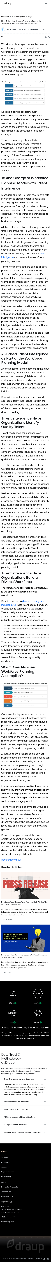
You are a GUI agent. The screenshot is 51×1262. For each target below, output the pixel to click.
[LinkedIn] (48, 1259)
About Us (4, 1158)
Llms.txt (37, 1259)
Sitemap (31, 1259)
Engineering (5, 1162)
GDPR (3, 1182)
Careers (4, 1167)
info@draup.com (7, 1222)
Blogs (30, 16)
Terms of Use (6, 1192)
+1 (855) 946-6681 (8, 1217)
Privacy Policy (6, 1176)
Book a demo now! (11, 859)
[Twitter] (44, 1259)
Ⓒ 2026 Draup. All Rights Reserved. (14, 1259)
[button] (45, 3)
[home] (7, 3)
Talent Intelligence (18, 16)
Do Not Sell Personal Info (10, 1187)
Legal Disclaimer (7, 1172)
